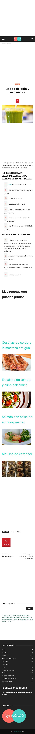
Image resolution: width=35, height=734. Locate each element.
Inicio (3, 43)
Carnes (4, 656)
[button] (3, 39)
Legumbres (5, 664)
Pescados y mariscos (8, 670)
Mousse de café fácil (17, 454)
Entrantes (5, 661)
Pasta (3, 667)
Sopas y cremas (7, 681)
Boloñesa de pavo (7, 556)
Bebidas (9, 43)
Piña (9, 184)
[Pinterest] (17, 101)
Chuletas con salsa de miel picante (26, 557)
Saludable (17, 531)
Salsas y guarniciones (9, 679)
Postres (4, 673)
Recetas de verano (8, 676)
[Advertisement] (17, 18)
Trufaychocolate (16, 731)
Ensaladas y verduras (9, 658)
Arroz (3, 650)
